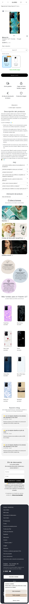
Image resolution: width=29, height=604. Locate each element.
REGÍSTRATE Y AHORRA (14, 480)
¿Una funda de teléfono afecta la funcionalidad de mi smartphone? (13, 166)
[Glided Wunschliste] (21, 2)
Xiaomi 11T (13, 6)
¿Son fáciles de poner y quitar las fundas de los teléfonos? (12, 179)
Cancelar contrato (13, 576)
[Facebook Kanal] (8, 571)
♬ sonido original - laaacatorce (14, 107)
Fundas (9, 6)
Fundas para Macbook (8, 531)
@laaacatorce (14, 105)
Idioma (14, 581)
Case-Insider (6, 517)
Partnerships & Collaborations (9, 515)
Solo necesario (16, 591)
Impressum (5, 548)
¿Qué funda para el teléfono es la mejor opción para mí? (14, 188)
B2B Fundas (6, 512)
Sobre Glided (6, 509)
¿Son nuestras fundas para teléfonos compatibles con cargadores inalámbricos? (13, 175)
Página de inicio (4, 6)
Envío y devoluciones (7, 556)
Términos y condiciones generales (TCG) (12, 551)
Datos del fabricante (6, 196)
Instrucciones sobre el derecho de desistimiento (13, 559)
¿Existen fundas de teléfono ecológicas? (10, 186)
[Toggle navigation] (2, 2)
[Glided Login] (8, 2)
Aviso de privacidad (17, 495)
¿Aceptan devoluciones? (7, 172)
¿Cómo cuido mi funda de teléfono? (9, 183)
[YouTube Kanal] (10, 571)
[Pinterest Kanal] (6, 571)
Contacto (5, 539)
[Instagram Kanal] (4, 571)
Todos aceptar (16, 595)
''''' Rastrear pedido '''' (8, 542)
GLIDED (14, 2)
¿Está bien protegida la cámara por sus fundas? (12, 169)
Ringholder (5, 534)
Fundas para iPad (7, 528)
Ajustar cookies (16, 600)
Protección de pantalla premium (10, 526)
